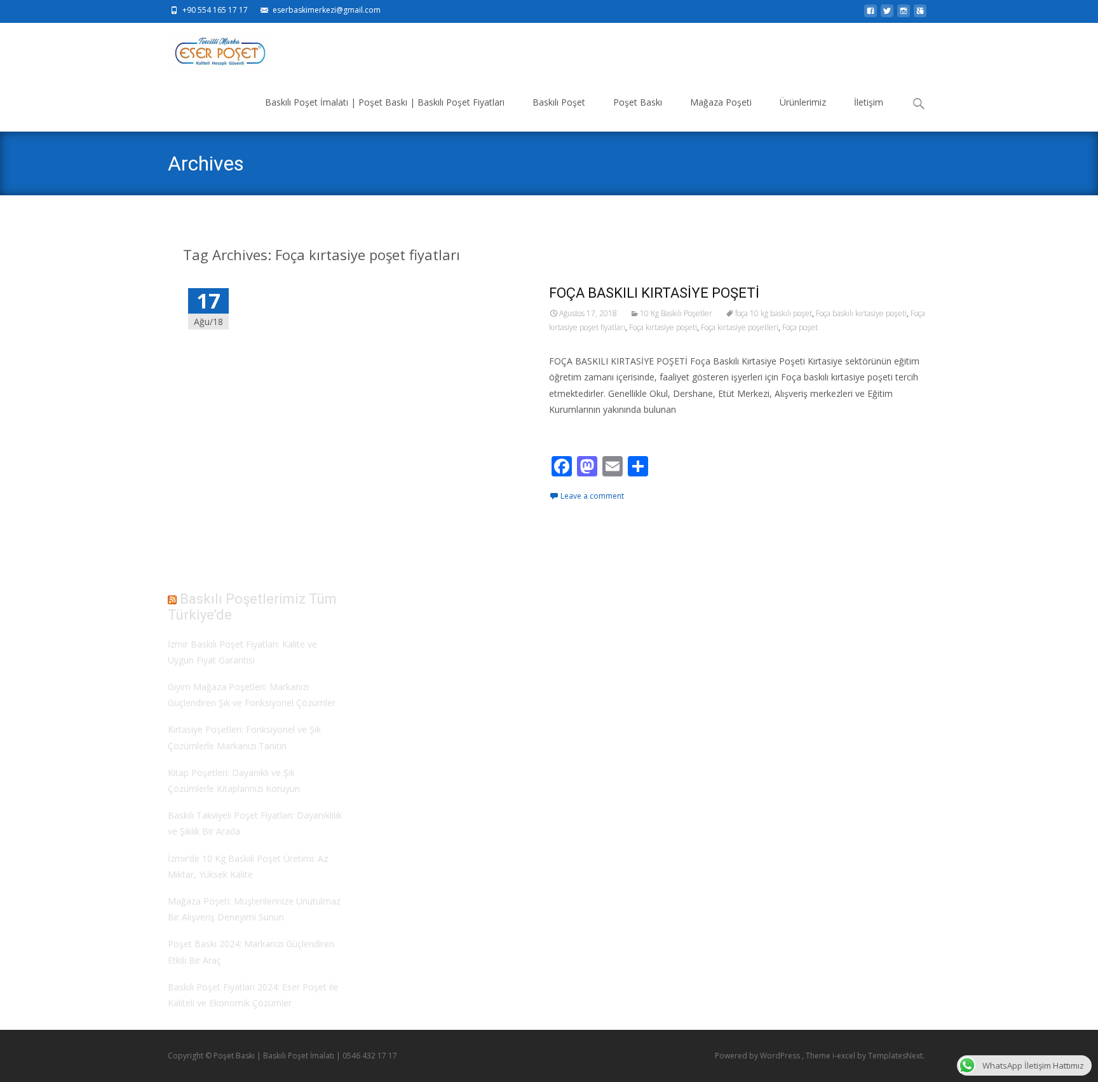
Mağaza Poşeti (721, 102)
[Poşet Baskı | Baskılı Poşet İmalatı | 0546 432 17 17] (209, 48)
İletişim (868, 102)
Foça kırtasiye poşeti (663, 327)
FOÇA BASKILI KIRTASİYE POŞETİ (654, 293)
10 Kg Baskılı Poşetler (676, 313)
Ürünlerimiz (803, 102)
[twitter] (887, 14)
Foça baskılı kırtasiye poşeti (861, 313)
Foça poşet (800, 327)
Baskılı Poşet (558, 102)
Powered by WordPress (758, 1055)
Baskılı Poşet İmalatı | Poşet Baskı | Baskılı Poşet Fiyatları (385, 102)
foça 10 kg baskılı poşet (773, 313)
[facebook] (870, 14)
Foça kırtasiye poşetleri (739, 327)
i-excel (844, 1055)
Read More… (577, 433)
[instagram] (903, 14)
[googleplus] (920, 14)
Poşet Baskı (637, 102)
